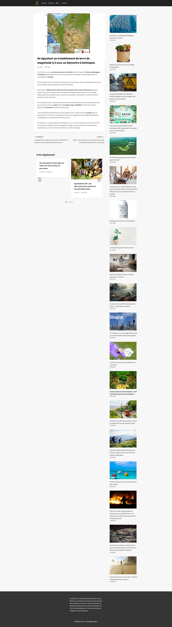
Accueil (44, 3)
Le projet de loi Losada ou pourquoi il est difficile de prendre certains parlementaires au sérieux (51, 139)
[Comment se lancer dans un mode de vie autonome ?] (124, 351)
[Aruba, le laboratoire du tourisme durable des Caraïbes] (124, 470)
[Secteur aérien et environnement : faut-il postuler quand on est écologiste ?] (124, 380)
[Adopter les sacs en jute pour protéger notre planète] (124, 53)
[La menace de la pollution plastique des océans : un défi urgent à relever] (124, 292)
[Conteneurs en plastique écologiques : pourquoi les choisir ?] (124, 24)
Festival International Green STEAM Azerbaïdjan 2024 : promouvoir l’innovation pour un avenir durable (123, 128)
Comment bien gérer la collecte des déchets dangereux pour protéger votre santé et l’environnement (122, 96)
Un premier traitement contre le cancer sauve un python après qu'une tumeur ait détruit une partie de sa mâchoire (123, 547)
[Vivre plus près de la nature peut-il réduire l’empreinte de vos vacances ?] (124, 565)
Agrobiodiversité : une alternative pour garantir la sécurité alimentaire (85, 186)
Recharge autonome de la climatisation (122, 221)
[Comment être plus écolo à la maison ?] (124, 236)
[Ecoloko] (37, 3)
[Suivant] (99, 179)
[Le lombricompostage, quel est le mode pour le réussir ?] (124, 146)
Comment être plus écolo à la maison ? (122, 248)
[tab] (65, 202)
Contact (64, 3)
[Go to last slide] (39, 179)
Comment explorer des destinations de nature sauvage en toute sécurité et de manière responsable (122, 452)
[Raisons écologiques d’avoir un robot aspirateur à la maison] (124, 263)
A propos (51, 3)
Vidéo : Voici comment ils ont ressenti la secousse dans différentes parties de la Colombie (88, 139)
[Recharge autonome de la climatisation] (124, 209)
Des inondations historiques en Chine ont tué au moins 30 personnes (51, 165)
